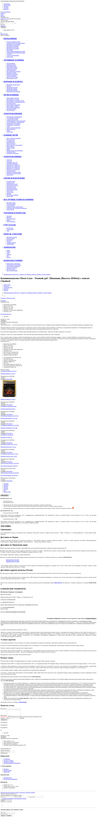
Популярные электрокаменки (14, 116)
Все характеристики (6, 314)
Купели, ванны (10, 238)
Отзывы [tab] (6, 487)
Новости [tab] (6, 489)
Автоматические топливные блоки (16, 43)
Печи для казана (11, 221)
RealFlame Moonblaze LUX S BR (9, 428)
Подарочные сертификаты (10, 779)
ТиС (8, 256)
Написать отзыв (11, 298)
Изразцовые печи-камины (13, 91)
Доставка (6, 6)
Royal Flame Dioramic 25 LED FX (9, 466)
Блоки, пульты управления (13, 127)
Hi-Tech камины (11, 63)
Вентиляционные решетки (13, 71)
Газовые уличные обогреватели (15, 206)
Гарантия (6, 8)
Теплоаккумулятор (11, 109)
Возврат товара (8, 770)
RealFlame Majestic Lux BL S (8, 373)
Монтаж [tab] (6, 486)
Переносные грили (12, 188)
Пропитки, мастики (12, 267)
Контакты (6, 9)
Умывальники (10, 244)
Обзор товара (7, 284)
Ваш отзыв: (4, 715)
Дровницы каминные (12, 74)
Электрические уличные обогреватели (17, 208)
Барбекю (9, 193)
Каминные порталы (12, 68)
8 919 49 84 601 (23, 702)
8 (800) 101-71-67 (5, 18)
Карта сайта (7, 771)
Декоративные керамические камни (16, 52)
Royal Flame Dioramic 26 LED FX (9, 475)
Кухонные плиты (11, 103)
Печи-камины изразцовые (13, 104)
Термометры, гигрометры (13, 125)
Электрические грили (12, 185)
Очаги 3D (9, 159)
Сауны (8, 126)
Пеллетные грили (11, 186)
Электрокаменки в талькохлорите (15, 122)
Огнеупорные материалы (13, 266)
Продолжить (4, 719)
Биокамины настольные (13, 48)
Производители (8, 777)
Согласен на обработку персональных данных (14, 798)
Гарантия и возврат (9, 761)
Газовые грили (10, 182)
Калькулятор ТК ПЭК (12, 561)
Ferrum (8, 251)
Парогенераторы (11, 129)
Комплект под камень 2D (13, 169)
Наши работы (7, 5)
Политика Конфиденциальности (12, 763)
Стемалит (9, 54)
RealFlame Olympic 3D (6, 437)
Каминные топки (11, 64)
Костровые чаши (11, 202)
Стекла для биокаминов (13, 55)
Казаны (9, 220)
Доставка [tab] (6, 483)
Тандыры (9, 216)
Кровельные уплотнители (13, 263)
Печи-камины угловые (12, 106)
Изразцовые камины (12, 67)
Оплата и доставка (8, 760)
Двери (8, 130)
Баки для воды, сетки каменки (14, 145)
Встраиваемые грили (12, 189)
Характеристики (8, 287)
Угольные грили (11, 181)
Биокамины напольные (13, 46)
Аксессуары (10, 56)
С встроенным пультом (13, 118)
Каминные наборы (11, 72)
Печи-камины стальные (13, 98)
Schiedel (9, 254)
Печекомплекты (11, 142)
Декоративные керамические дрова (16, 51)
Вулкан (8, 257)
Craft (8, 253)
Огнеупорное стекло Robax (14, 265)
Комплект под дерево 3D (13, 165)
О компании (7, 3)
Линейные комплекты (12, 164)
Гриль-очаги (10, 191)
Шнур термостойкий (12, 270)
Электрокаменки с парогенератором (16, 121)
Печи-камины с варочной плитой (15, 100)
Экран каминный (11, 70)
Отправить (9, 800)
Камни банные (10, 146)
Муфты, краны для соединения (15, 150)
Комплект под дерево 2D (13, 168)
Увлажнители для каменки (13, 123)
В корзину (3, 320)
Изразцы (9, 86)
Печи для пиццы (11, 218)
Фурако (9, 241)
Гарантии (6, 288)
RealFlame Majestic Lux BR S (8, 399)
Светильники (10, 229)
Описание (6, 286)
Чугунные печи (11, 139)
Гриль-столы (10, 192)
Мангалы (9, 217)
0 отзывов (3, 298)
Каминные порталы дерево (14, 172)
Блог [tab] (5, 490)
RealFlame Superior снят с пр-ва (9, 456)
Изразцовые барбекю (12, 90)
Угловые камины (11, 170)
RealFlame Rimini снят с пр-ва (8, 447)
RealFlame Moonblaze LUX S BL (9, 418)
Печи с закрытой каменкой (14, 138)
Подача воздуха (11, 110)
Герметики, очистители (13, 153)
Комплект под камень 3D (13, 166)
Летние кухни (10, 209)
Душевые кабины (11, 242)
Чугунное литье (11, 269)
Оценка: (3, 718)
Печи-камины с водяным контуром (16, 102)
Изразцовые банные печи (13, 84)
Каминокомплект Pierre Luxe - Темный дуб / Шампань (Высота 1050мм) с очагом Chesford (27, 274)
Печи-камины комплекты (13, 107)
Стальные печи (11, 141)
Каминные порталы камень (14, 173)
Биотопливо (10, 50)
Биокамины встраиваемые (13, 44)
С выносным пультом (12, 119)
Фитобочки (10, 240)
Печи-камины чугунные (13, 99)
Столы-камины (11, 205)
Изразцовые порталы (12, 87)
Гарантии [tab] (6, 485)
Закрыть (3, 800)
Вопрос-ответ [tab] (7, 491)
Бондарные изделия (12, 237)
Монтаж (6, 290)
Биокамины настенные (13, 47)
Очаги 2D (9, 161)
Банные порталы (11, 143)
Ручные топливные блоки (13, 41)
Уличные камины (11, 204)
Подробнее (9, 379)
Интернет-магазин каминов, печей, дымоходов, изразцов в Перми (18, 792)
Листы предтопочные (12, 77)
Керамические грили (12, 184)
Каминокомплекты (11, 66)
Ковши (8, 149)
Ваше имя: (3, 708)
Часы (8, 230)
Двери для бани (11, 148)
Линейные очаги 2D (12, 162)
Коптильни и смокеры (12, 195)
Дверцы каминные (11, 75)
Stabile (8, 250)
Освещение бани (11, 152)
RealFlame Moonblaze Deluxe (8, 409)
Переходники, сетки (12, 78)
